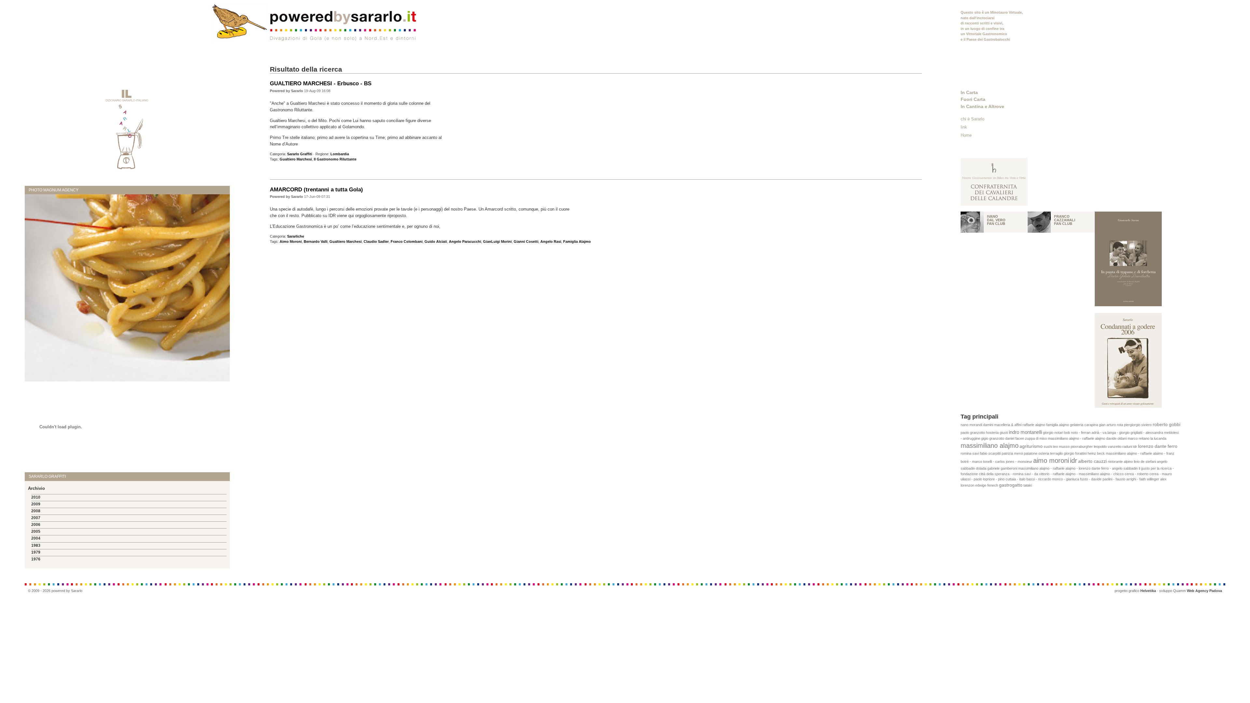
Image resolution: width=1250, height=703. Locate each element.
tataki (1027, 485)
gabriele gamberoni (1002, 468)
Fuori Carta (973, 99)
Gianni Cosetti (526, 241)
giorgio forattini (1075, 453)
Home (966, 135)
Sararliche (295, 236)
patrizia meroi (1012, 453)
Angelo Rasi (550, 241)
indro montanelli (1025, 432)
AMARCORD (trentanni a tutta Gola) (316, 189)
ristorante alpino (1120, 461)
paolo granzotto (973, 432)
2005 (35, 531)
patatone (1030, 453)
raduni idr (1129, 446)
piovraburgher (1082, 446)
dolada (981, 468)
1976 (35, 559)
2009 (35, 504)
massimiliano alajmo (990, 445)
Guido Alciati (435, 241)
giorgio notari (1053, 432)
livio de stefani (1145, 461)
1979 (35, 552)
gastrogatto (1010, 485)
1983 (35, 545)
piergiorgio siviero (1138, 425)
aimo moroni (1051, 460)
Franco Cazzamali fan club (1064, 220)
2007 (35, 518)
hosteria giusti (997, 432)
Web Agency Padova (1204, 591)
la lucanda (1158, 438)
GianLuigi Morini (497, 241)
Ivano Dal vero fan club (996, 220)
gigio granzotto (992, 438)
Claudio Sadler (376, 241)
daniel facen (1014, 438)
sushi (1048, 446)
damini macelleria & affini (1002, 425)
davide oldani (1116, 438)
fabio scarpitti (990, 453)
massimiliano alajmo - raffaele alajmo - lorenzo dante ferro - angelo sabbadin (1078, 468)
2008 (35, 511)
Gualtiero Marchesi (296, 159)
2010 (35, 497)
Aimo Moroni (291, 241)
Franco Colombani (407, 241)
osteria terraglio (1050, 453)
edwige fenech (986, 485)
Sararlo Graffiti (299, 154)
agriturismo (1031, 446)
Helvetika (1148, 591)
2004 (35, 538)
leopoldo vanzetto (1107, 446)
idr (1073, 460)
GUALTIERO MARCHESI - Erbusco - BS (320, 83)
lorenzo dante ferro (1157, 446)
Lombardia (339, 154)
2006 (35, 524)
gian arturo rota (1111, 425)
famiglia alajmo (1057, 425)
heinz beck (1096, 453)
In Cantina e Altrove (982, 106)
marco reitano (1138, 438)
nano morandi (971, 425)
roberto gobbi (1166, 424)
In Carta (969, 92)
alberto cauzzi (1092, 461)
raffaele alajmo (1033, 425)
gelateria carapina (1084, 425)
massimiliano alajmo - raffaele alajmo (1076, 438)
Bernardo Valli (315, 241)
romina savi (970, 453)
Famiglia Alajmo (577, 241)
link (964, 127)
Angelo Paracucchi (465, 241)
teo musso (1061, 446)
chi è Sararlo (972, 119)
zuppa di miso (1036, 438)
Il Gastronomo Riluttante (335, 159)
